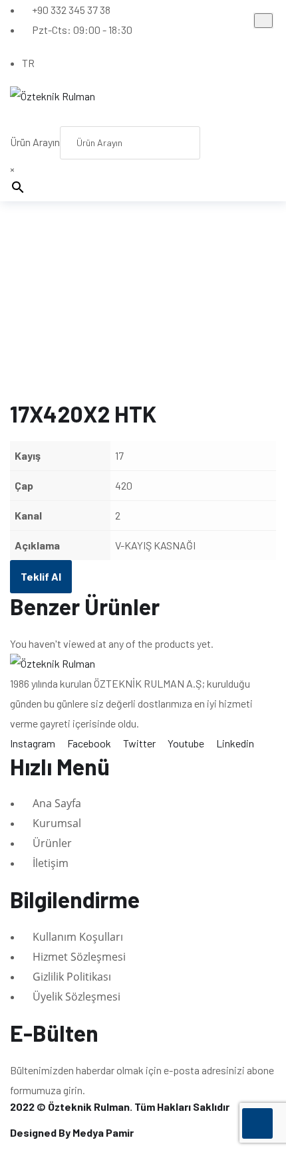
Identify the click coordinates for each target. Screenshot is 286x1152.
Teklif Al (41, 576)
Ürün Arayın (35, 142)
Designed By (72, 1132)
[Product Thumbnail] (263, 20)
